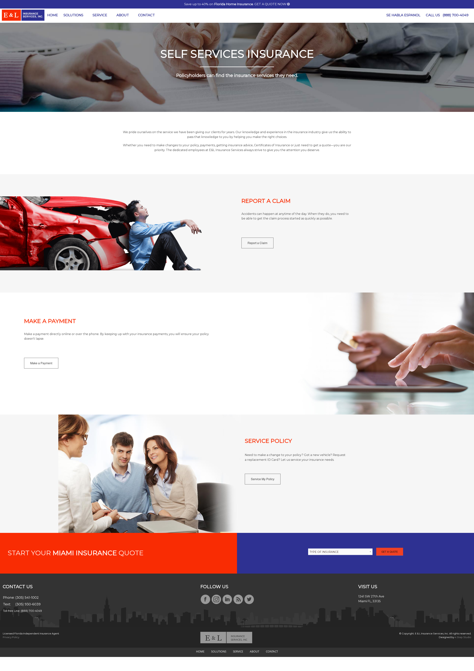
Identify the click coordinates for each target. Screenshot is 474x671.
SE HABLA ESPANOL (403, 15)
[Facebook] (205, 600)
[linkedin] (227, 600)
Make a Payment (41, 363)
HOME (52, 15)
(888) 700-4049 (455, 15)
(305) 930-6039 (28, 604)
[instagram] (216, 600)
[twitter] (249, 600)
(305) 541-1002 (27, 598)
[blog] (238, 600)
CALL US (447, 15)
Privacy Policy (11, 637)
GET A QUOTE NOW (270, 4)
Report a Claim (257, 243)
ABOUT (122, 15)
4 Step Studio (463, 637)
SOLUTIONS (73, 15)
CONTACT (146, 15)
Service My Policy (262, 479)
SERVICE (100, 15)
